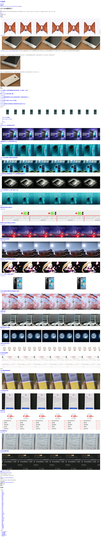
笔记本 (11, 6)
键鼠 (2, 496)
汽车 (2, 511)
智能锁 (3, 524)
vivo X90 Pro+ (2, 3)
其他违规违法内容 (11, 477)
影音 (2, 494)
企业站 (3, 519)
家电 (2, 495)
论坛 (8, 6)
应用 (10, 472)
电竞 (2, 512)
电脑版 (1, 471)
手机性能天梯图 (4, 531)
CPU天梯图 (3, 533)
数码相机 (13, 6)
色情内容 (7, 477)
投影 (2, 507)
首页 (1, 6)
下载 (6, 6)
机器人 (3, 525)
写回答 (1, 16)
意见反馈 (1, 5)
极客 (2, 510)
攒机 (2, 522)
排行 (2, 6)
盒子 (2, 509)
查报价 (4, 472)
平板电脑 (19, 6)
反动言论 (4, 477)
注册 (3, 4)
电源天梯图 (3, 534)
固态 (2, 505)
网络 (2, 521)
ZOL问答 (1, 470)
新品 (3, 6)
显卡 (17, 6)
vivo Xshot (5, 470)
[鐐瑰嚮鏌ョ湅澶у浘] (10, 69)
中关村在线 (2, 1)
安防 (2, 515)
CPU (2, 502)
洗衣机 (3, 527)
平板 (2, 500)
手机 (9, 6)
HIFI (2, 517)
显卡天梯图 (3, 532)
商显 (2, 516)
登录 (1, 4)
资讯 (2, 472)
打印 (2, 506)
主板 (15, 6)
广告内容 (1, 477)
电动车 (3, 526)
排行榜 (6, 472)
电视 (2, 499)
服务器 (3, 520)
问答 (5, 6)
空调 (2, 504)
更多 (21, 6)
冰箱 (2, 518)
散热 (2, 514)
